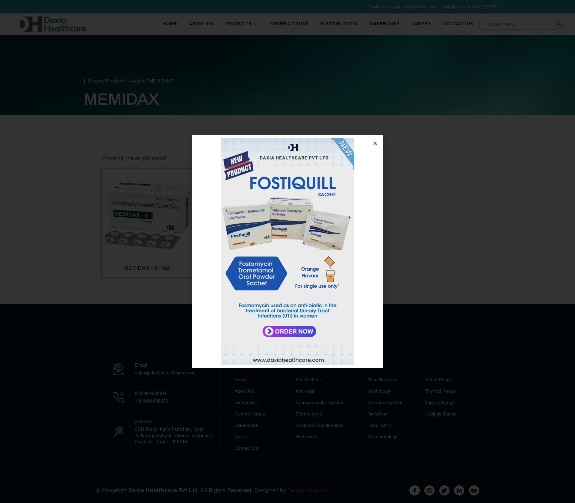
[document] (287, 251)
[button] (375, 143)
